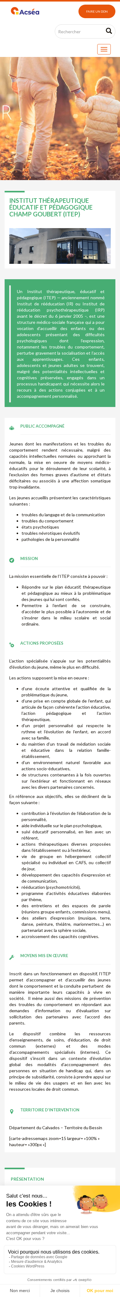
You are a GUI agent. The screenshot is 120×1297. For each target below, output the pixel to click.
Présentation (27, 1179)
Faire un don (97, 11)
